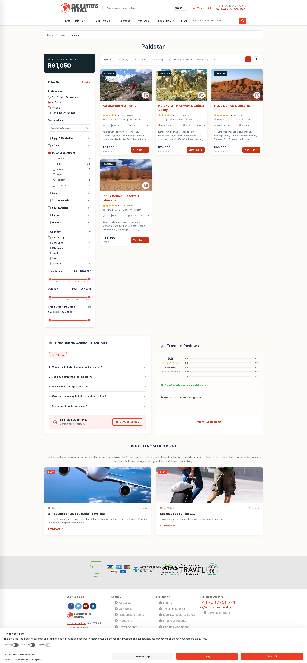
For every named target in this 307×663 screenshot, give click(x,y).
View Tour (138, 150)
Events (126, 20)
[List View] (256, 59)
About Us (124, 602)
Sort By (108, 59)
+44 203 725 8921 (233, 9)
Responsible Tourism (132, 614)
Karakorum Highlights (119, 106)
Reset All (86, 82)
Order (143, 59)
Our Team (125, 608)
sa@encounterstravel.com (217, 607)
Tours (62, 35)
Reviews (143, 20)
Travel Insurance (173, 608)
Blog (184, 20)
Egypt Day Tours (218, 612)
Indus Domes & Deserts (232, 106)
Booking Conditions (175, 626)
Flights (167, 602)
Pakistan (60, 355)
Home (50, 35)
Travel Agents (127, 626)
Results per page (183, 59)
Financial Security (174, 620)
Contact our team (129, 422)
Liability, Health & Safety (178, 614)
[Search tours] (242, 21)
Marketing (125, 620)
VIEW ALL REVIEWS (209, 421)
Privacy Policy (76, 623)
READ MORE (54, 529)
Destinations (74, 20)
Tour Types (102, 20)
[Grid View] (248, 59)
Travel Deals (165, 20)
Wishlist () (204, 8)
